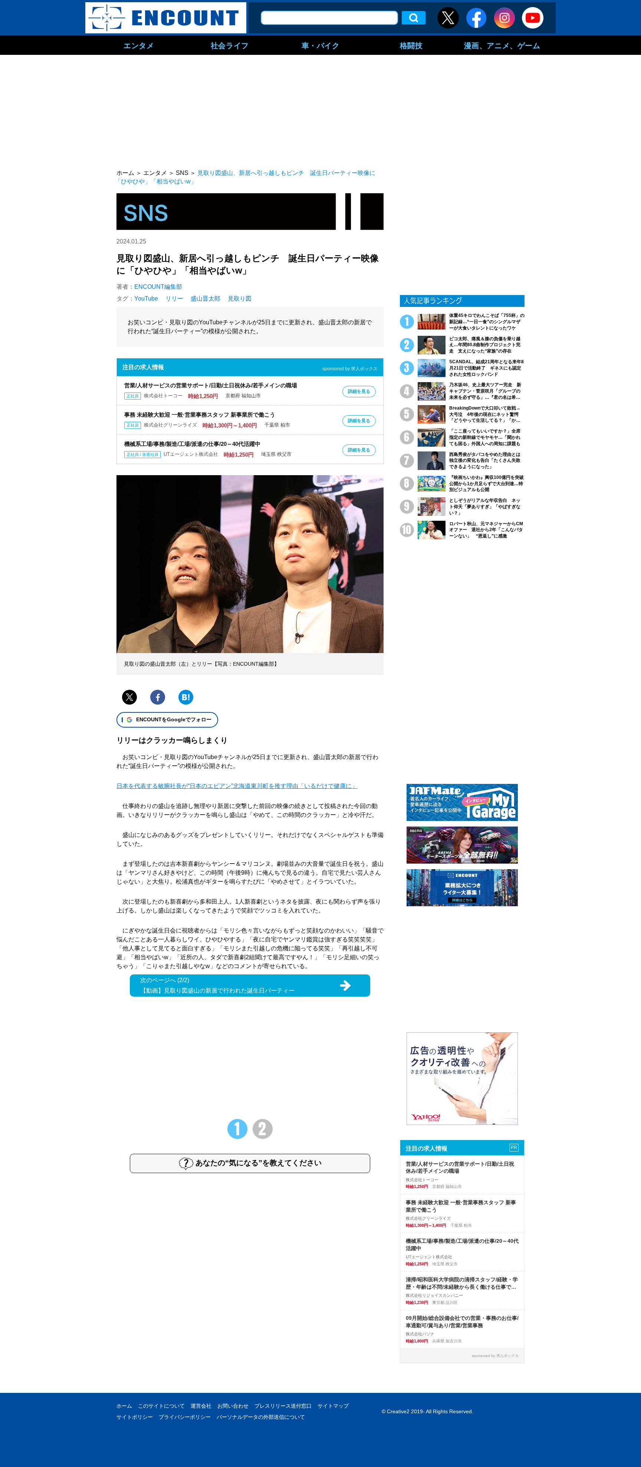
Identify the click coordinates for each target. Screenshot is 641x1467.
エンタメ (139, 45)
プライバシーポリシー (185, 1417)
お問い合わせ (233, 1405)
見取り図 (240, 298)
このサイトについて (161, 1405)
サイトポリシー (134, 1417)
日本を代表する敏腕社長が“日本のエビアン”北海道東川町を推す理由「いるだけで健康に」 (237, 786)
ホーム (124, 1405)
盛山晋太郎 (205, 298)
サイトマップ (333, 1405)
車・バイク (321, 45)
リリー (174, 298)
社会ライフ (230, 45)
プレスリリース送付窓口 (283, 1405)
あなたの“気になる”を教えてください (258, 1163)
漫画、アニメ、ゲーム (502, 45)
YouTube (146, 298)
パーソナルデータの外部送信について (261, 1417)
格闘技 (411, 45)
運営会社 (201, 1405)
